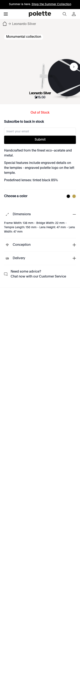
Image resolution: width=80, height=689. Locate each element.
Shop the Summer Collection (51, 4)
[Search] (64, 14)
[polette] (40, 14)
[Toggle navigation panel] (6, 14)
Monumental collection (23, 37)
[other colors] (67, 196)
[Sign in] (74, 14)
